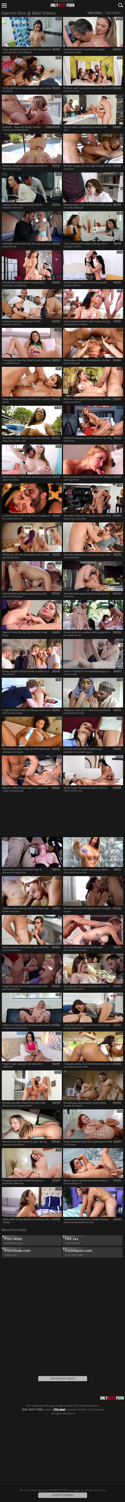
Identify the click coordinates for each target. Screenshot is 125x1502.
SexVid (56, 49)
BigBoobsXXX (53, 127)
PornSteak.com (18, 1252)
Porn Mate (13, 1241)
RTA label (59, 1409)
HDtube (117, 49)
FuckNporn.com (78, 1252)
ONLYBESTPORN (62, 5)
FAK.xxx (72, 1241)
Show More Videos (62, 1378)
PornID (56, 321)
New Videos (95, 12)
